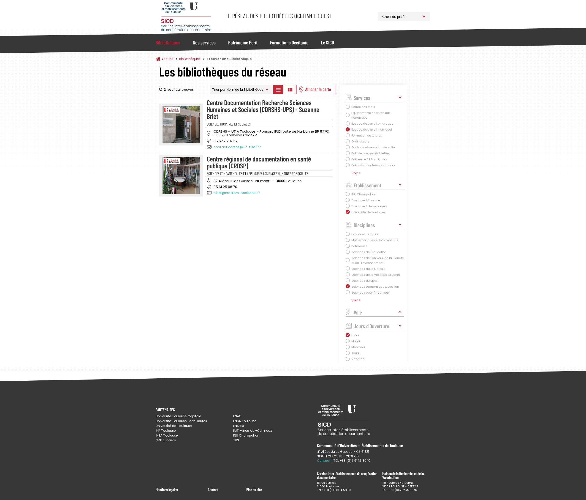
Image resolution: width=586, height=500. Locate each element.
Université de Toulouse (174, 425)
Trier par (218, 89)
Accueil (167, 59)
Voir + (356, 173)
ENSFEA (238, 425)
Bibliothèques (168, 42)
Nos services (204, 42)
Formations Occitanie (289, 42)
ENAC (237, 416)
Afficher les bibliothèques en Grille (290, 89)
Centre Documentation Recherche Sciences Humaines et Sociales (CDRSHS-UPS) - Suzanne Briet (263, 109)
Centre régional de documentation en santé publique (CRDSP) (259, 162)
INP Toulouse (166, 430)
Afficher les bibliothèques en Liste (278, 89)
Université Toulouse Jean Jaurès (181, 421)
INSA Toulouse (167, 435)
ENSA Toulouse (244, 421)
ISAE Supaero (166, 440)
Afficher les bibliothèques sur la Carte (315, 89)
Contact (213, 489)
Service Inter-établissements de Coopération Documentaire (186, 16)
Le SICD (327, 42)
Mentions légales (167, 489)
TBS (236, 440)
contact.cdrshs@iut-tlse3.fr (237, 147)
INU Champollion (246, 435)
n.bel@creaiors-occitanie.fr (237, 192)
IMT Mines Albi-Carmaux (252, 430)
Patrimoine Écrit (243, 42)
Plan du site (254, 489)
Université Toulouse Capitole (178, 416)
